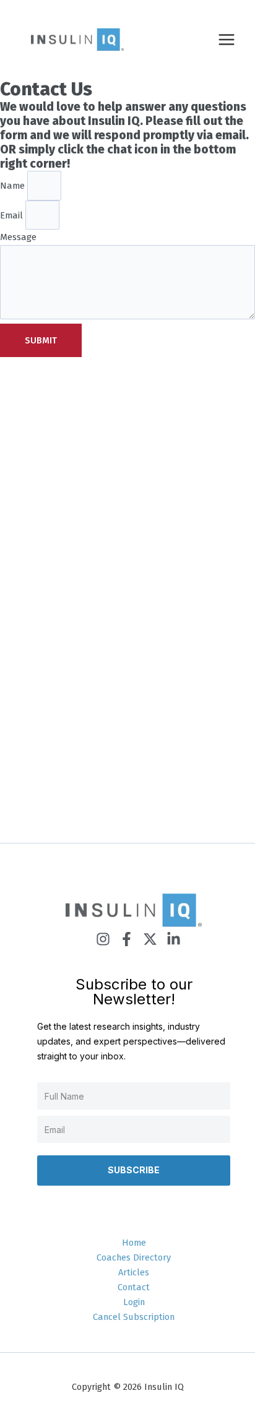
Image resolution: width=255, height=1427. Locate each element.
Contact (134, 1287)
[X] (150, 939)
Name (13, 185)
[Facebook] (126, 939)
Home (134, 1242)
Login (134, 1302)
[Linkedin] (173, 939)
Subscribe (134, 1170)
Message (18, 237)
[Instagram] (103, 939)
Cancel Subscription (134, 1316)
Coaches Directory (134, 1257)
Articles (133, 1272)
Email (12, 214)
